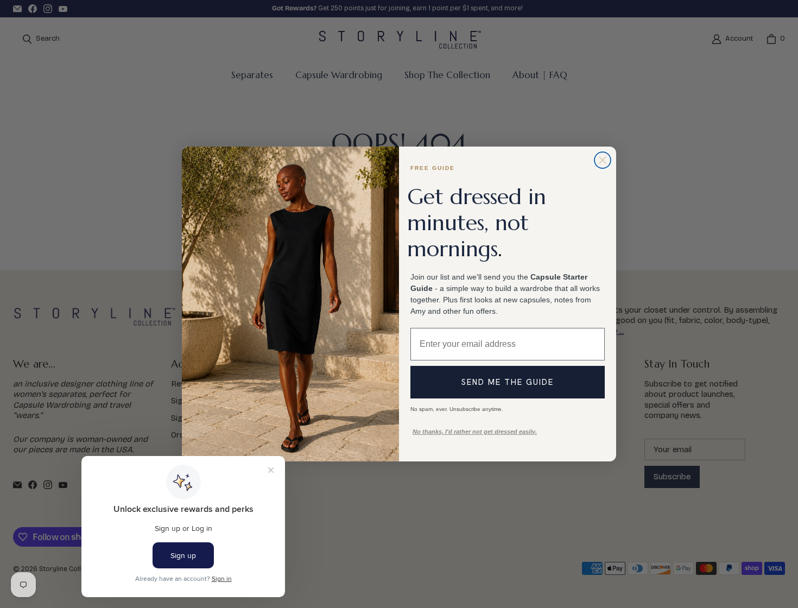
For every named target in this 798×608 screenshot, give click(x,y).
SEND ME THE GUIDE (507, 382)
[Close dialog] (602, 160)
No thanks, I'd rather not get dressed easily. (475, 431)
